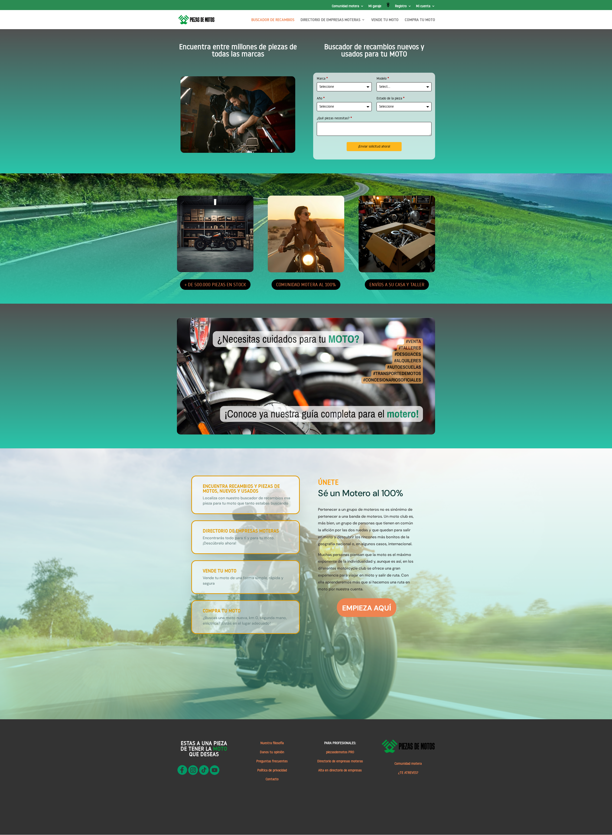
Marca (322, 78)
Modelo (383, 78)
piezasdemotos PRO (340, 752)
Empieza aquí (366, 608)
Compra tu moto (221, 610)
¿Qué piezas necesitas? (334, 118)
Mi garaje (374, 6)
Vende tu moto (219, 570)
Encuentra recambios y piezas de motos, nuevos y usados (241, 488)
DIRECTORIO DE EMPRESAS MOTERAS (330, 20)
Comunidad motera (345, 6)
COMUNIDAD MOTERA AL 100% (306, 284)
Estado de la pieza (390, 98)
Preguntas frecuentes (272, 761)
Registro (401, 6)
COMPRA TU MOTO (420, 20)
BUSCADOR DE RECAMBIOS (272, 20)
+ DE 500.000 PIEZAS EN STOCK (215, 284)
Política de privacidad (272, 770)
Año (321, 98)
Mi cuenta (423, 6)
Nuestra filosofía (272, 743)
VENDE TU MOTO (385, 20)
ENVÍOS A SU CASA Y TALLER (396, 284)
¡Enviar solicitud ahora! (374, 146)
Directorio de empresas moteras (340, 761)
